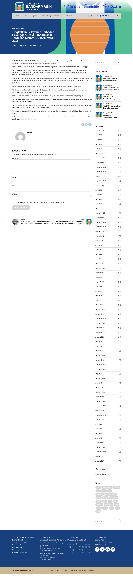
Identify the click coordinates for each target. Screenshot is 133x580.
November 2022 (100, 323)
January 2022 (99, 360)
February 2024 (100, 268)
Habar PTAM (19, 28)
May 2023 (98, 295)
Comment (16, 158)
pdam (115, 501)
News (110, 501)
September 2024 (100, 236)
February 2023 (100, 309)
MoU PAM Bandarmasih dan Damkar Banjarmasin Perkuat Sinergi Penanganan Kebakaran (112, 107)
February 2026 (100, 158)
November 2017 (100, 452)
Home (17, 16)
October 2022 (99, 328)
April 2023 (98, 300)
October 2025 (99, 176)
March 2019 (99, 387)
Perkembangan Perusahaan (51, 16)
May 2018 (98, 433)
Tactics (117, 508)
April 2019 (98, 383)
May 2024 (98, 254)
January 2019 (99, 396)
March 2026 (99, 153)
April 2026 (98, 148)
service (111, 508)
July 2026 (98, 135)
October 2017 (99, 456)
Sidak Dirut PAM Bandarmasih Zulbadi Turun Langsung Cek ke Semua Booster (112, 116)
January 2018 (99, 442)
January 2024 (99, 272)
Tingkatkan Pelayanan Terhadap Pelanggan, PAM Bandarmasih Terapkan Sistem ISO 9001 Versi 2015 (49, 117)
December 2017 (100, 447)
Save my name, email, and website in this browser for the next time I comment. (40, 202)
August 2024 (99, 240)
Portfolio (99, 508)
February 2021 (100, 378)
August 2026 (99, 130)
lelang (104, 501)
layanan (99, 501)
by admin (33, 45)
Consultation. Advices (110, 494)
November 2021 (100, 369)
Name (14, 177)
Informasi (69, 16)
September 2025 (100, 181)
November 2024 (100, 227)
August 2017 (99, 461)
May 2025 (98, 199)
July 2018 (98, 424)
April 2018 (98, 438)
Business (103, 491)
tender (98, 511)
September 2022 (100, 332)
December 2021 (100, 364)
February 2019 (100, 392)
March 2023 (99, 305)
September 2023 (100, 277)
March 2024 (99, 263)
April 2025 (98, 204)
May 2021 (98, 374)
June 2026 (98, 139)
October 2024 (99, 231)
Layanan (35, 16)
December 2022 (100, 318)
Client (109, 491)
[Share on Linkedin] (89, 124)
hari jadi (99, 497)
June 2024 (98, 250)
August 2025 (99, 185)
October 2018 (99, 410)
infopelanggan (113, 497)
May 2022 (98, 341)
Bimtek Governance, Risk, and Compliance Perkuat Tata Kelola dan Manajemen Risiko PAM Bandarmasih (111, 89)
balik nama (116, 487)
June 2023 (98, 291)
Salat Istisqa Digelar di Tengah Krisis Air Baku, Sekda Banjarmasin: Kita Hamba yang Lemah (110, 80)
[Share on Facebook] (82, 124)
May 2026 (98, 144)
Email (14, 186)
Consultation (100, 494)
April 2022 (98, 346)
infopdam (105, 497)
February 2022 (100, 355)
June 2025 (98, 194)
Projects (105, 508)
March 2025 (99, 208)
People (116, 504)
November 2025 (100, 171)
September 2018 (100, 415)
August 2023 (99, 282)
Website (14, 194)
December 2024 (100, 222)
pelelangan (99, 504)
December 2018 (100, 401)
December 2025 (100, 167)
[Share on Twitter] (86, 124)
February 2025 (100, 213)
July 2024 (98, 245)
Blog (98, 491)
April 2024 (98, 259)
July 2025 (98, 190)
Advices (98, 487)
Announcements (107, 487)
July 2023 (98, 286)
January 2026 (99, 162)
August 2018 (99, 419)
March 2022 (99, 351)
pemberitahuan (108, 504)
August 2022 (99, 337)
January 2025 (99, 217)
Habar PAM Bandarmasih (28, 119)
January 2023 (99, 314)
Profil (25, 16)
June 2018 (98, 429)
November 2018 (100, 406)
